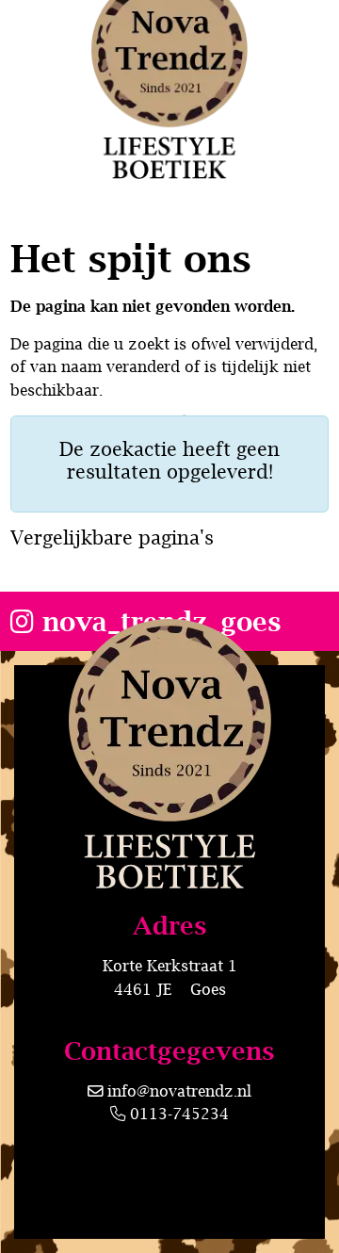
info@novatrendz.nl (179, 1090)
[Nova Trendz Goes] (170, 825)
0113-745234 (177, 1113)
